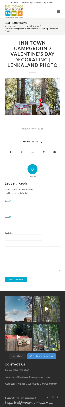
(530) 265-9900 (48, 2)
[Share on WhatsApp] (32, 152)
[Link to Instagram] (52, 397)
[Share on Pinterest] (43, 152)
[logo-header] (27, 11)
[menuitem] (58, 11)
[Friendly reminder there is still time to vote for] (46, 337)
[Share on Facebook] (10, 152)
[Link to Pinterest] (57, 397)
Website (8, 233)
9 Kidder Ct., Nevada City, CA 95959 (26, 2)
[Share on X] (21, 152)
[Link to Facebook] (47, 397)
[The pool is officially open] (18, 337)
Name (8, 201)
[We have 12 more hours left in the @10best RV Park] (46, 309)
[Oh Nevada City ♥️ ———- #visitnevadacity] (18, 309)
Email (8, 217)
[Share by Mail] (54, 152)
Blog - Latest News (16, 22)
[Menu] (58, 11)
